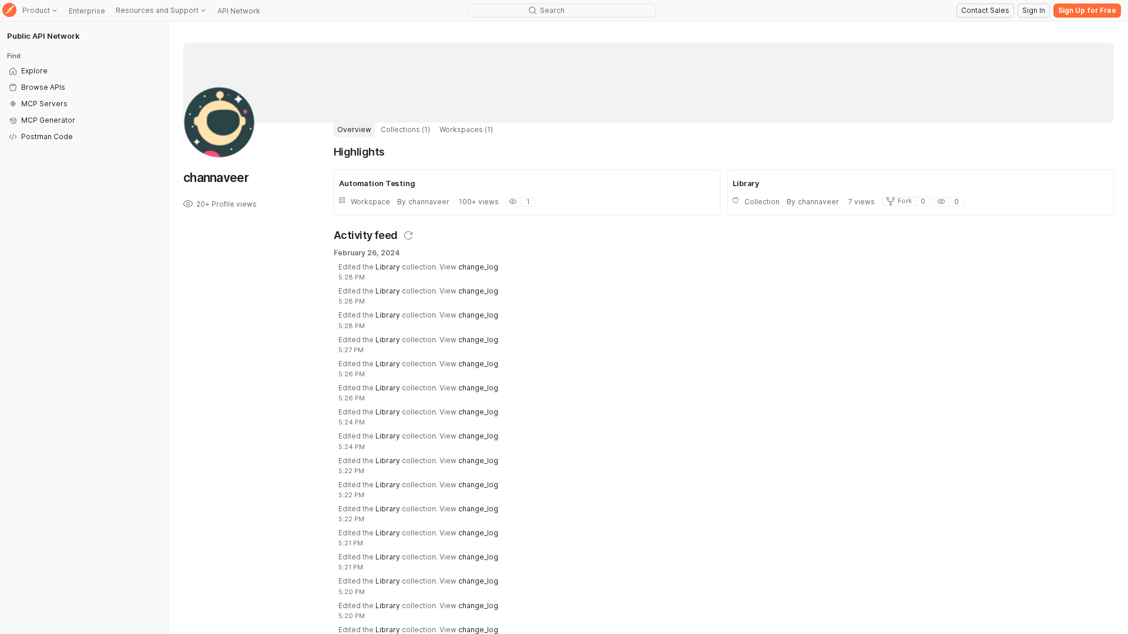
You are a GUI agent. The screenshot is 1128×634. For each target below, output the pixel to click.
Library (387, 266)
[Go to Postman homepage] (9, 11)
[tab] (354, 130)
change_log (478, 266)
